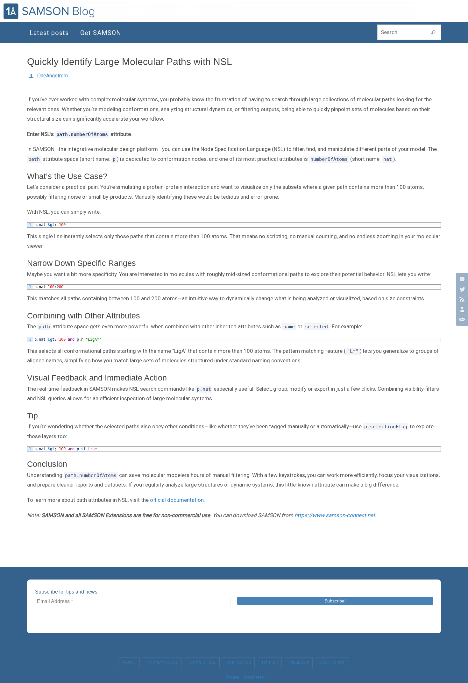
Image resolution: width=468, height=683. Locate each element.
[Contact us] (461, 320)
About (129, 662)
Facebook (298, 662)
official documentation (177, 500)
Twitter (270, 662)
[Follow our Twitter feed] (461, 289)
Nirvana (232, 677)
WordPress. (254, 677)
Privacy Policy (162, 662)
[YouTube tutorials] (461, 279)
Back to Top (332, 662)
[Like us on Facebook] (461, 299)
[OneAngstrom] (461, 309)
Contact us (238, 662)
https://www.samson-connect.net (334, 515)
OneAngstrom (52, 76)
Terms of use (202, 662)
